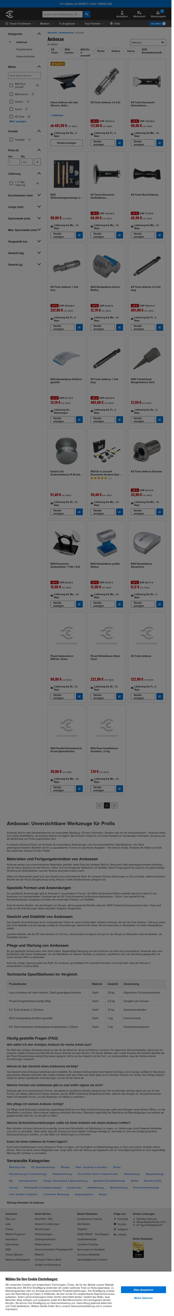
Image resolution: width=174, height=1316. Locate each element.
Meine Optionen (143, 1298)
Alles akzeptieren (143, 1289)
